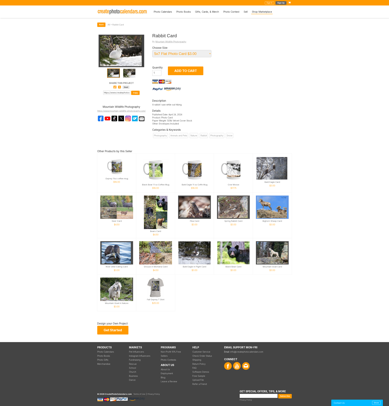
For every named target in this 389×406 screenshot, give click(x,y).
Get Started (113, 330)
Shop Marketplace (262, 11)
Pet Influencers (136, 351)
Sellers (164, 356)
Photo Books (183, 11)
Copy (135, 93)
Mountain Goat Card (272, 267)
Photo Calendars (163, 11)
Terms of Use (139, 394)
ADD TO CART (185, 71)
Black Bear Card (233, 267)
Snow (229, 135)
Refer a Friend (199, 384)
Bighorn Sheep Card (272, 221)
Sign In (269, 3)
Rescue (133, 364)
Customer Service (201, 351)
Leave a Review (169, 381)
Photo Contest (231, 11)
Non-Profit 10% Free (171, 351)
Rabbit (204, 135)
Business (133, 376)
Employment (167, 373)
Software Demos (200, 372)
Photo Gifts (102, 360)
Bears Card (155, 231)
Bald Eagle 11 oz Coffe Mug (194, 185)
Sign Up (281, 3)
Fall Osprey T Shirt (155, 299)
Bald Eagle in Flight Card (194, 267)
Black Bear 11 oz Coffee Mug (155, 185)
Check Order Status (202, 356)
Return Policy (199, 364)
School (132, 368)
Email (126, 87)
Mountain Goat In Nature (116, 303)
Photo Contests (168, 360)
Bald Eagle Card (272, 182)
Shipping (196, 360)
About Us (165, 369)
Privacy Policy (246, 400)
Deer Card (117, 221)
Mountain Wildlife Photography (170, 41)
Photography (160, 135)
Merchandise (103, 364)
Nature (194, 135)
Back (101, 25)
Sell (246, 11)
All (109, 24)
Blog (163, 377)
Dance (132, 380)
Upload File (198, 380)
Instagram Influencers (139, 356)
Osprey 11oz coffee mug (116, 178)
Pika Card (194, 221)
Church (132, 372)
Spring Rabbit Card (233, 221)
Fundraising (135, 360)
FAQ (194, 368)
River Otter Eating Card (117, 267)
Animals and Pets (178, 135)
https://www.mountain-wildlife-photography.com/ (121, 111)
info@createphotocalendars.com (246, 351)
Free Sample (198, 376)
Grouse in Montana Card (155, 267)
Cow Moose (233, 185)
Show (376, 403)
